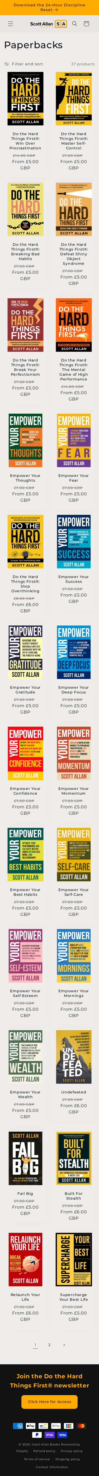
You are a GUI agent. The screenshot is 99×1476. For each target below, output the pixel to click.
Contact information (52, 1467)
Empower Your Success (73, 579)
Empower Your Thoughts (25, 478)
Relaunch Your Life (25, 1297)
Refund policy (44, 1451)
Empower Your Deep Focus (73, 690)
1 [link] (35, 1344)
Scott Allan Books (46, 1444)
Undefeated (73, 1092)
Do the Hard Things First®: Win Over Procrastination (25, 140)
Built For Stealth (74, 1196)
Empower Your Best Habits (25, 892)
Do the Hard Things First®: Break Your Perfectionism (25, 367)
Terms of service (37, 1459)
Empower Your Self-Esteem (25, 993)
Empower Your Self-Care (73, 892)
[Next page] (64, 1345)
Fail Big (25, 1193)
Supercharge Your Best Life (73, 1297)
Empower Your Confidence (25, 791)
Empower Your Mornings (73, 993)
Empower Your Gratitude (25, 690)
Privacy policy (72, 1451)
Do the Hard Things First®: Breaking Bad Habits (25, 251)
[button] (10, 24)
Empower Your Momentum (73, 791)
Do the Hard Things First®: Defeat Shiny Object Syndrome (73, 254)
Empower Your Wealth (25, 1094)
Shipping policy (68, 1459)
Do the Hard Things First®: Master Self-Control (73, 140)
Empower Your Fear (73, 478)
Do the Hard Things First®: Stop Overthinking (25, 583)
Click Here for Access (49, 1401)
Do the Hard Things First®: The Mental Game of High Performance (73, 370)
